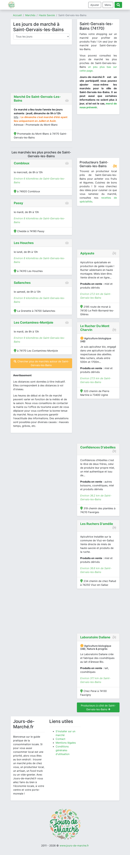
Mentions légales (66, 742)
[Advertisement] (41, 69)
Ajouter (94, 4)
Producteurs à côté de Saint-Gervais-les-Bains (98, 707)
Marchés (30, 15)
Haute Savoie (47, 15)
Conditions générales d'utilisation (62, 750)
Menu (108, 4)
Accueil (17, 15)
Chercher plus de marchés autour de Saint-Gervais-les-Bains (43, 363)
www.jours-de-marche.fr (74, 845)
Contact (60, 738)
